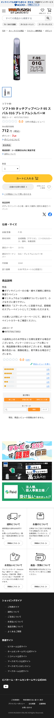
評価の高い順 (26, 400)
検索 (34, 409)
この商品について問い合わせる (17, 194)
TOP (3, 30)
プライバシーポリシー (16, 703)
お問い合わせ (27, 707)
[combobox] (23, 18)
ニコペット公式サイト (17, 656)
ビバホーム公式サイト (17, 646)
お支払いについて (15, 621)
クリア (45, 409)
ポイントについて (12, 139)
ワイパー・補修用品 (34, 30)
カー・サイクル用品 (16, 30)
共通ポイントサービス (27, 3)
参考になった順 (42, 400)
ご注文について (14, 616)
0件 (27, 359)
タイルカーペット (27, 24)
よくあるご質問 (14, 631)
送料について (10, 153)
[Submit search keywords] (48, 18)
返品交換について (15, 626)
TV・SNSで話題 (10, 24)
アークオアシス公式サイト (19, 661)
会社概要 (32, 703)
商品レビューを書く (42, 364)
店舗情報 (42, 703)
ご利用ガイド (13, 606)
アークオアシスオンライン (19, 666)
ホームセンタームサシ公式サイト (22, 651)
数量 (4, 163)
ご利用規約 (15, 700)
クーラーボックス (45, 24)
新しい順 (12, 400)
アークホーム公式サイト (18, 671)
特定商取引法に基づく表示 (33, 700)
